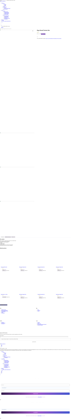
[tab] (2, 237)
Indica (5, 353)
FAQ (38, 309)
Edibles (2, 312)
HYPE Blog (2, 323)
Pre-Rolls (4, 356)
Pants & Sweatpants (6, 361)
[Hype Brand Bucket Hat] (8, 257)
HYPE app (2, 322)
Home (0, 28)
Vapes (3, 358)
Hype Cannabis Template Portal (6, 369)
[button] (33, 31)
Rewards (2, 368)
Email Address (2, 335)
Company (39, 322)
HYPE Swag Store (3, 309)
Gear (4, 28)
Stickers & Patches (6, 365)
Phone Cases (5, 366)
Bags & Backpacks (6, 364)
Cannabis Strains (3, 311)
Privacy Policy (39, 323)
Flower (4, 352)
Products (2, 351)
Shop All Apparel (59, 38)
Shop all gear (6, 367)
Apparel (47, 38)
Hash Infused (6, 357)
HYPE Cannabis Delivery (4, 310)
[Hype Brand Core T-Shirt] (8, 284)
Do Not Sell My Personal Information (42, 324)
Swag (2, 28)
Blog (2, 370)
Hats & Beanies (51, 38)
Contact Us (39, 310)
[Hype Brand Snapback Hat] (26, 257)
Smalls (5, 354)
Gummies (5, 355)
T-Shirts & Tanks (6, 362)
